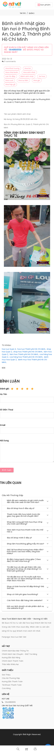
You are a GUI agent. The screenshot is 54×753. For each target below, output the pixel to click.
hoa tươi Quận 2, (9, 349)
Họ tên (3, 394)
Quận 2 (31, 13)
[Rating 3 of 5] (22, 388)
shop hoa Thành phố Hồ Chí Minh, (28, 351)
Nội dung (4, 440)
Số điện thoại (6, 409)
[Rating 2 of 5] (17, 388)
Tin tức (23, 13)
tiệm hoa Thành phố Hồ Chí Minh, (24, 354)
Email (2, 425)
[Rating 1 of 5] (12, 388)
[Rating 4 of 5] (27, 388)
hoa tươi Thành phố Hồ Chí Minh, (31, 349)
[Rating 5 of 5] (32, 388)
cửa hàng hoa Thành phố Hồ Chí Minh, (26, 357)
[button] (44, 5)
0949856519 (15, 49)
